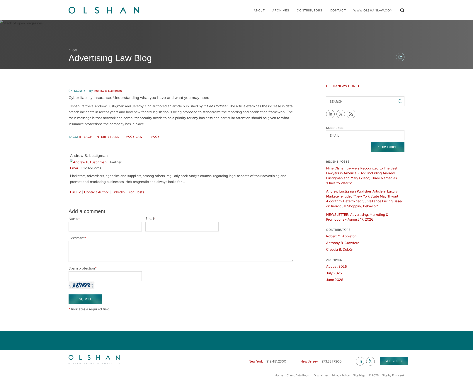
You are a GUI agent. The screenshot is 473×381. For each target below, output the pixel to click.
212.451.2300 (276, 361)
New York (256, 361)
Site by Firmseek (393, 375)
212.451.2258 (91, 168)
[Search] (402, 10)
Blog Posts (135, 192)
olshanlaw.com (341, 86)
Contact (338, 10)
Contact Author (96, 192)
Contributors (309, 10)
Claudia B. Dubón (339, 249)
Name (74, 219)
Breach (86, 136)
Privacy (153, 136)
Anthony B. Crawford (342, 243)
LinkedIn (118, 192)
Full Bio (75, 192)
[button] (400, 57)
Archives (280, 10)
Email (74, 168)
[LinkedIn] (330, 114)
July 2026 (334, 273)
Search (336, 101)
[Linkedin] (360, 361)
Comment (77, 238)
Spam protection (83, 268)
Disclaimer (321, 375)
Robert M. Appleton (341, 236)
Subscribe (387, 147)
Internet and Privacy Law (119, 136)
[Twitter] (340, 114)
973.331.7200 (331, 361)
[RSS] (351, 114)
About (259, 10)
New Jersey (309, 361)
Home (279, 375)
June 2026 (334, 280)
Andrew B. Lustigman (108, 90)
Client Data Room (298, 375)
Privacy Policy (340, 375)
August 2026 (336, 266)
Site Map (359, 375)
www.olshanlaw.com (373, 10)
